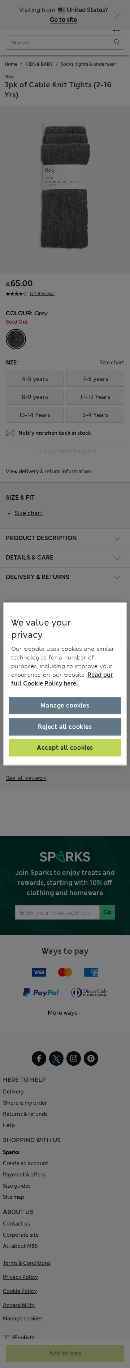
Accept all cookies (65, 747)
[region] (65, 684)
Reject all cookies (65, 726)
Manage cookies (64, 705)
